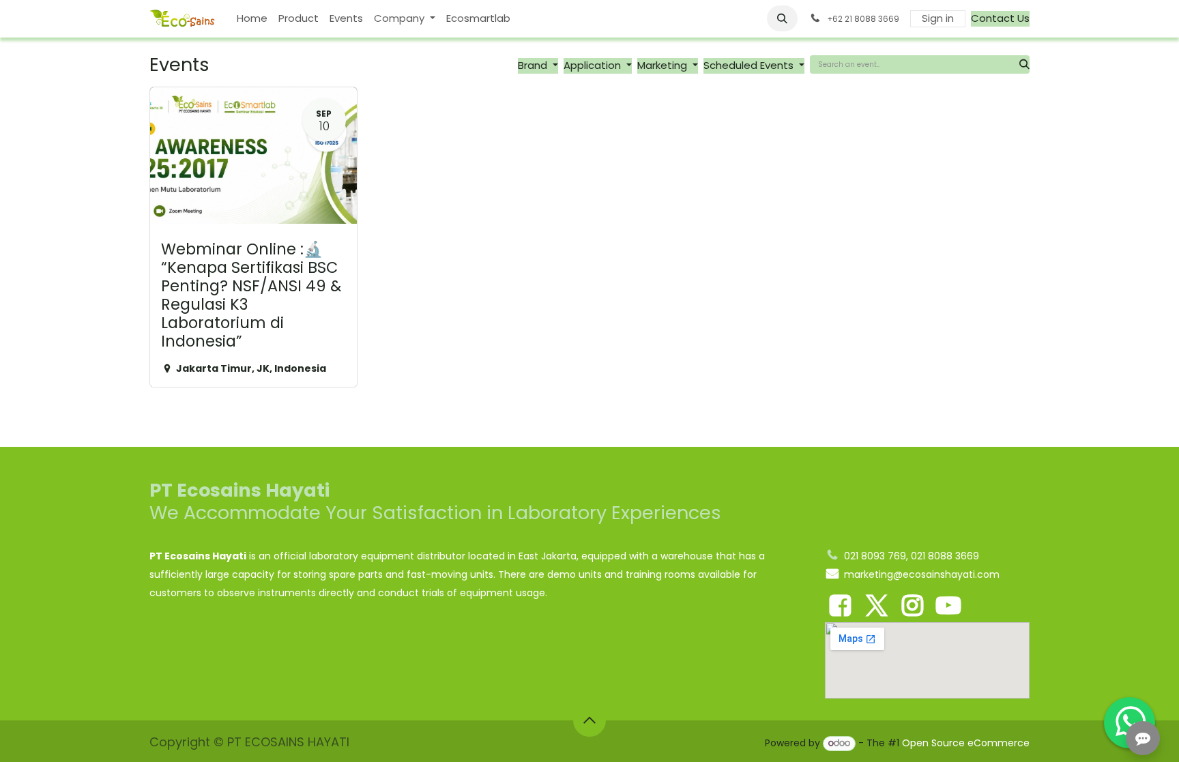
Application (594, 65)
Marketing (663, 65)
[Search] (1024, 64)
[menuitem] (252, 18)
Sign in (938, 18)
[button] (782, 18)
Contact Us (1000, 18)
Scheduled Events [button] (749, 65)
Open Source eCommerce (966, 743)
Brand (534, 65)
